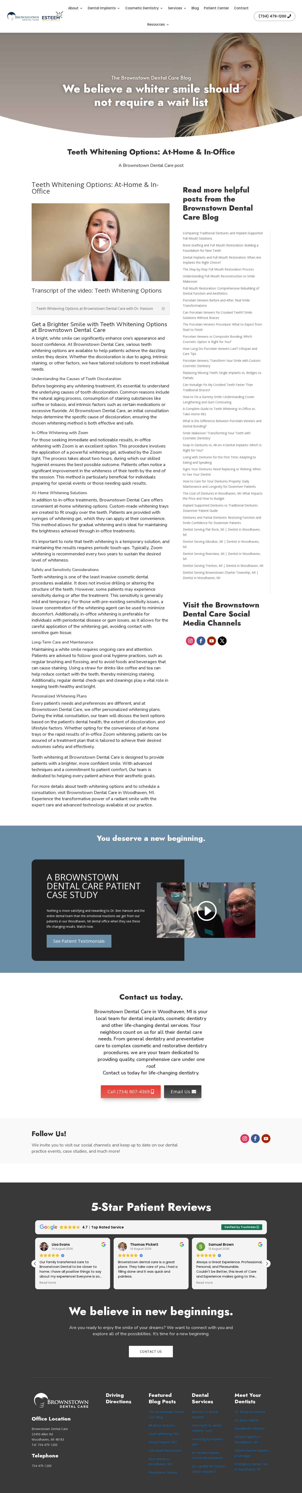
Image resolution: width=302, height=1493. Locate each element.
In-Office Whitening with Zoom (60, 432)
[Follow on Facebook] (201, 640)
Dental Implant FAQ (163, 1442)
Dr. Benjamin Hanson (250, 1412)
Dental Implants (102, 8)
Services (175, 8)
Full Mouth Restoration (165, 1450)
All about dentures (162, 1425)
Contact (241, 8)
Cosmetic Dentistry (142, 8)
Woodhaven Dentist (163, 1472)
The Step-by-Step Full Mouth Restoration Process (218, 269)
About (73, 8)
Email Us (180, 1092)
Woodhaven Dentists (250, 1428)
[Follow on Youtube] (211, 640)
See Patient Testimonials (79, 941)
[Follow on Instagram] (190, 640)
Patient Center (216, 8)
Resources (156, 24)
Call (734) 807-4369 (128, 1092)
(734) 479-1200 (272, 16)
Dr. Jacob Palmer (247, 1420)
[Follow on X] (222, 640)
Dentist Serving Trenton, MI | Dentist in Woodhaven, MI (223, 566)
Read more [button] (33, 1283)
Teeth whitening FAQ (164, 1434)
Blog (195, 8)
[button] (267, 1263)
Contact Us (151, 1351)
